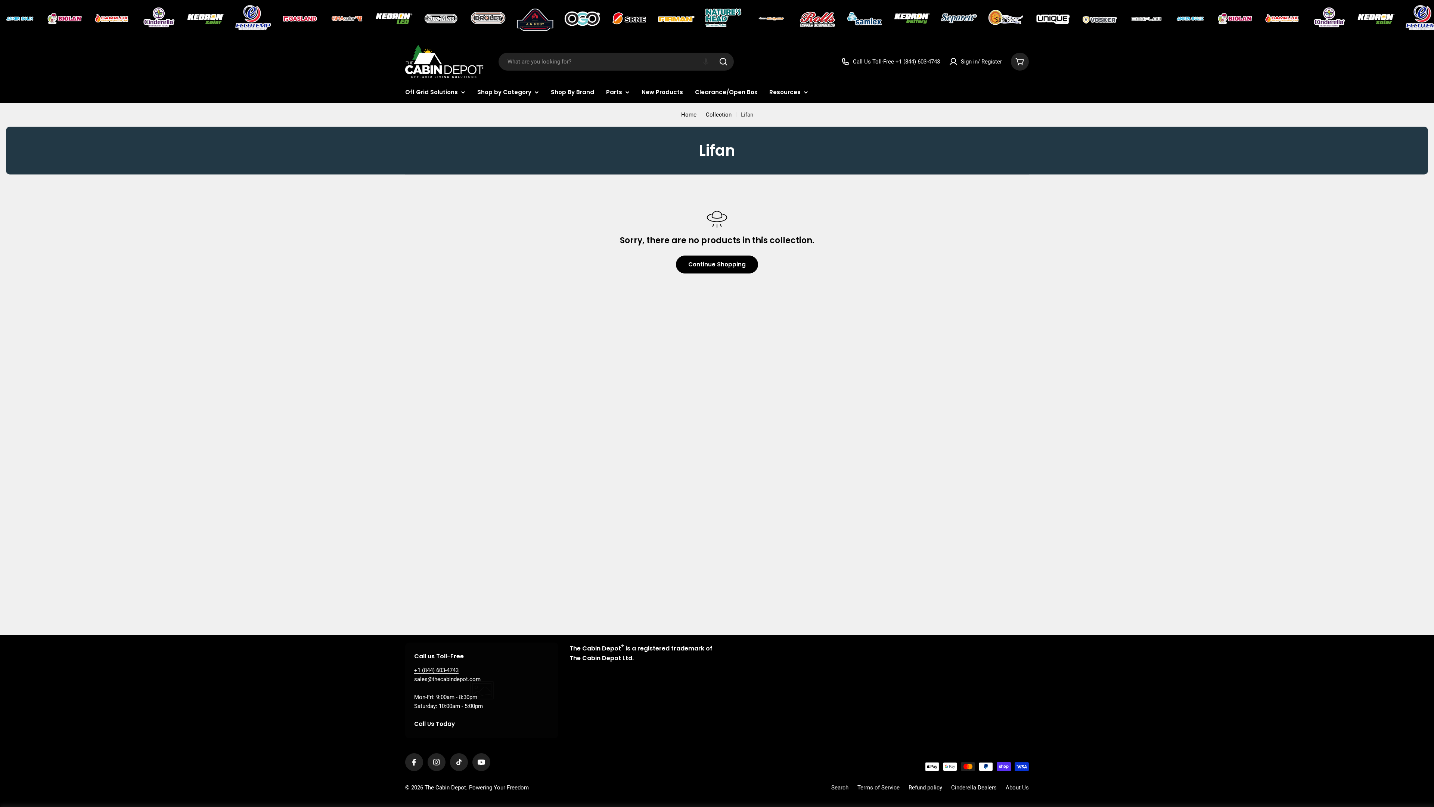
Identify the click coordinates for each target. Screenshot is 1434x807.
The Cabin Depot (445, 787)
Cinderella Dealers (974, 787)
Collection (719, 114)
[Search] (723, 61)
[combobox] (616, 62)
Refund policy (925, 787)
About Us (1017, 787)
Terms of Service (878, 787)
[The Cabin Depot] (20, 18)
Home (688, 114)
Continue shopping (717, 264)
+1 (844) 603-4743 (436, 670)
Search (839, 787)
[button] (705, 62)
